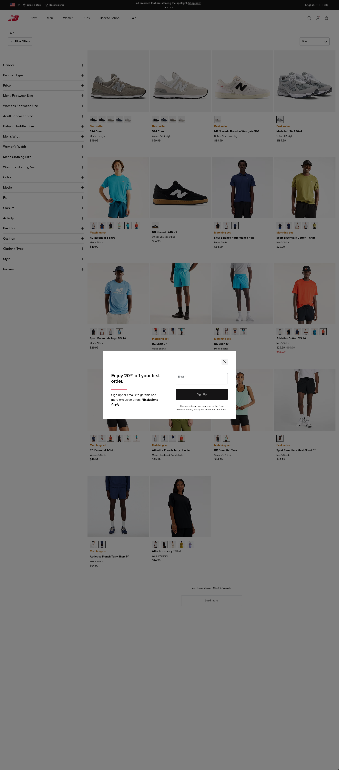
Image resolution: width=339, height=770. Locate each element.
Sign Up (202, 394)
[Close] (224, 362)
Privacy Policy (193, 409)
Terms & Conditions (215, 409)
